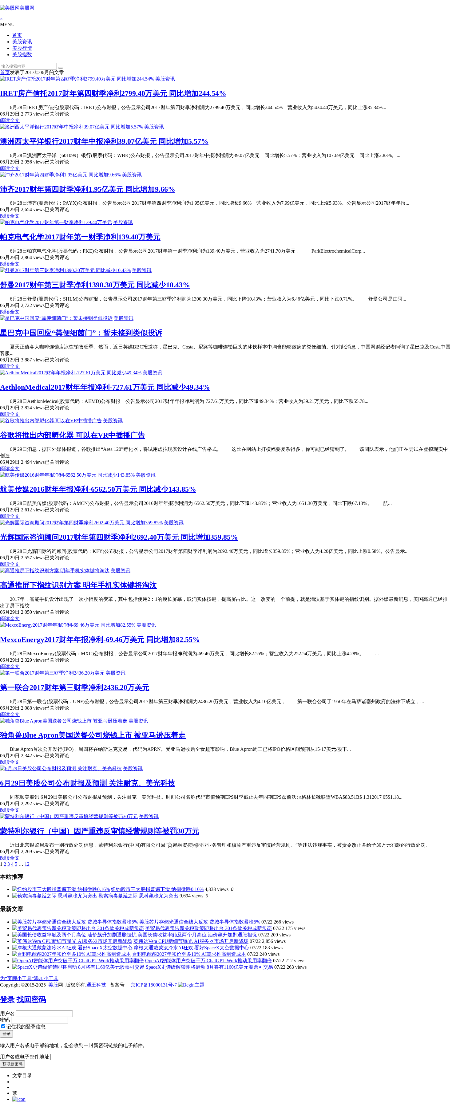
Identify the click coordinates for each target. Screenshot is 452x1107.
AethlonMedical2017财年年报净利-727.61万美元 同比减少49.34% (105, 387)
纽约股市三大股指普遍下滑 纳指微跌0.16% (157, 889)
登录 (7, 999)
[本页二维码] (19, 1099)
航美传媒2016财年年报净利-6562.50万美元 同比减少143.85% (98, 489)
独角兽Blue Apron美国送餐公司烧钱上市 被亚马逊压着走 (93, 735)
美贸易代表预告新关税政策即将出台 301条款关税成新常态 (208, 928)
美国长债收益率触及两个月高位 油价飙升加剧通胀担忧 (197, 934)
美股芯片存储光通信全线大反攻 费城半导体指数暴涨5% (199, 921)
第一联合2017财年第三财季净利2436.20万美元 (74, 687)
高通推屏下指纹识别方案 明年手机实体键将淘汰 (78, 585)
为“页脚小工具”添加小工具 (29, 978)
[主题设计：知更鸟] (191, 984)
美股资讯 (22, 41)
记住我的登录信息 (26, 1026)
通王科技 (96, 984)
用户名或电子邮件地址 (24, 1056)
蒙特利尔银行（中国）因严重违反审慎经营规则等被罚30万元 (99, 831)
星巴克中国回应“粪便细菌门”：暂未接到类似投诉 (81, 333)
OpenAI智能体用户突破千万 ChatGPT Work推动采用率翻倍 (208, 960)
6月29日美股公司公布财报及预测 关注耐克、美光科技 (87, 783)
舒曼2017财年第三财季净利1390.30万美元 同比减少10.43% (95, 285)
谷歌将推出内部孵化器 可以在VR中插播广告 (72, 435)
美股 (53, 984)
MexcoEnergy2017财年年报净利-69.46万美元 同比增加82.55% (100, 640)
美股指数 (22, 54)
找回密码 (31, 999)
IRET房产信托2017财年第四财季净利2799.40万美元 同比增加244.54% (113, 93)
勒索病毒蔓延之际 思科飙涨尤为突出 (138, 895)
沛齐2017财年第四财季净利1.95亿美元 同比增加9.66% (87, 189)
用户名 (7, 1013)
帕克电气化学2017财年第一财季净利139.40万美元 (80, 237)
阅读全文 (10, 120)
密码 (5, 1019)
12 (27, 864)
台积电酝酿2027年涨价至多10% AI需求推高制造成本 (189, 954)
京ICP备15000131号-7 (153, 984)
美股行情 (22, 48)
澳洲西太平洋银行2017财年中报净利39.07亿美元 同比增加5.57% (104, 141)
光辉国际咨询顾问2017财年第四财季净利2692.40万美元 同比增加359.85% (119, 537)
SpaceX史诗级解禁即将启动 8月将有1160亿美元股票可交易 (209, 967)
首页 (17, 35)
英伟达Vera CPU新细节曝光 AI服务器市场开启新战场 (190, 941)
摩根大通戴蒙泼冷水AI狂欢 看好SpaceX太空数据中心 (191, 947)
